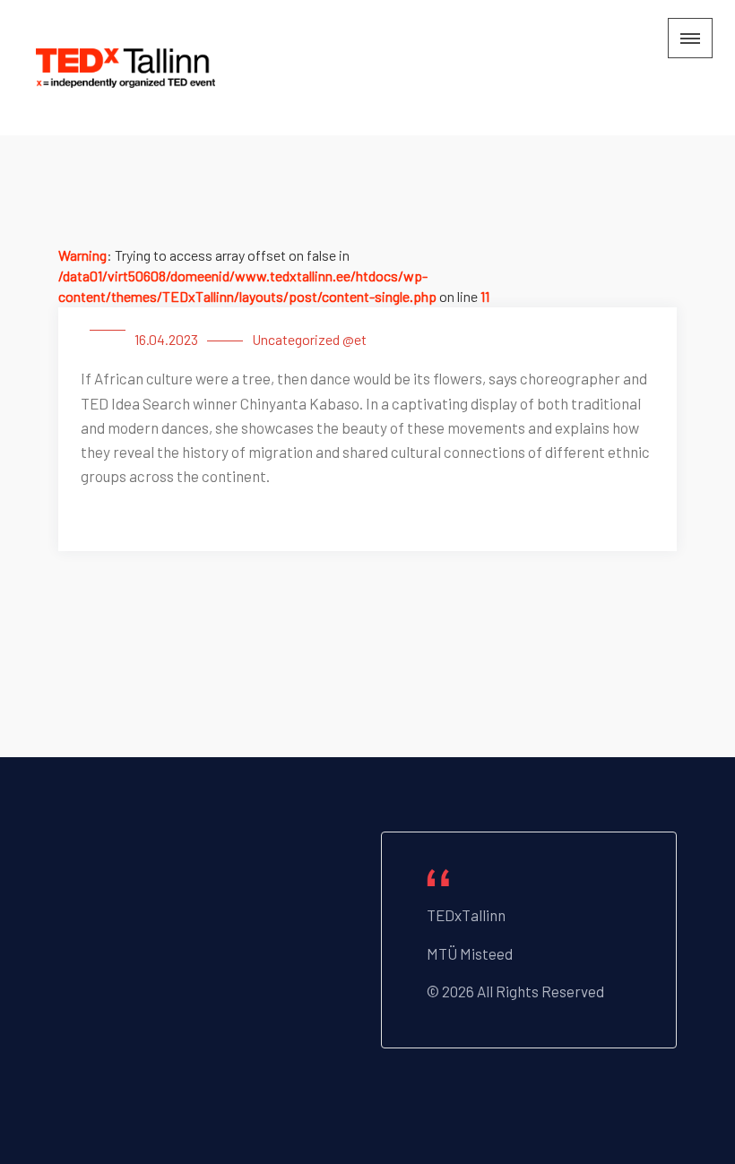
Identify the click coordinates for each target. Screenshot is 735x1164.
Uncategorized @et (309, 339)
